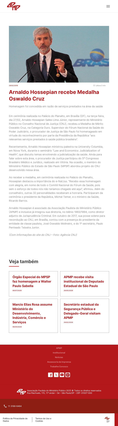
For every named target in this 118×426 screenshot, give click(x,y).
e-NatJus (61, 181)
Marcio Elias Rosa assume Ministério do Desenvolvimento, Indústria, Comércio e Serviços (32, 313)
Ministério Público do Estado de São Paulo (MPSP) (39, 166)
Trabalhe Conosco (59, 366)
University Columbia (90, 146)
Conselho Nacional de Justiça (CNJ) (44, 123)
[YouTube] (62, 375)
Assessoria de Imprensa (59, 362)
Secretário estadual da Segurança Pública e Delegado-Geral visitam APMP (82, 311)
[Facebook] (50, 375)
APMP (59, 348)
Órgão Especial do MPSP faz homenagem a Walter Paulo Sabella (32, 281)
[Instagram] (67, 375)
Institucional (59, 352)
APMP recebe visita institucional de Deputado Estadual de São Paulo (84, 281)
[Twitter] (56, 375)
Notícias (59, 357)
